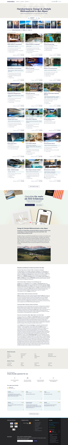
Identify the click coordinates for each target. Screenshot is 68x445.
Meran (43, 295)
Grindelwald (38, 271)
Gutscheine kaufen (38, 422)
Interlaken (29, 271)
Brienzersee (29, 273)
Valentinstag (50, 365)
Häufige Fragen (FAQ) (38, 430)
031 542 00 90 (52, 425)
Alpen (40, 276)
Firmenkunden (37, 425)
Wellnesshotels (32, 277)
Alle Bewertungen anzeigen (34, 413)
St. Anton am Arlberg (24, 285)
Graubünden (30, 276)
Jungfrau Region (44, 271)
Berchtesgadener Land (36, 316)
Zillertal (31, 285)
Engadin (18, 277)
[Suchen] (60, 1)
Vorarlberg (19, 283)
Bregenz (35, 283)
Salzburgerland (50, 353)
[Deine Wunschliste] (58, 1)
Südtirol (18, 295)
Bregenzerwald (40, 283)
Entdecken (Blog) (37, 423)
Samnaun (22, 277)
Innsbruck (48, 284)
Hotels (41, 326)
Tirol (35, 353)
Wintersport (25, 276)
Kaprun (49, 285)
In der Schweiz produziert (34, 222)
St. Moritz (46, 276)
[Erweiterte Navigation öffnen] (30, 1)
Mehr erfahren (39, 204)
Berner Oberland (21, 271)
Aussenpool (9, 364)
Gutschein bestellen (30, 204)
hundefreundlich (37, 365)
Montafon (18, 284)
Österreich (9, 355)
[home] (11, 1)
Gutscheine (22, 1)
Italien (22, 356)
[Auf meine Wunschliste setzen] (23, 34)
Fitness (35, 364)
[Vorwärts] (61, 24)
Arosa (22, 357)
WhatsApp (52, 424)
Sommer (38, 286)
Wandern (28, 291)
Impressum (36, 429)
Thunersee (23, 273)
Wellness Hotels (9, 365)
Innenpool (22, 365)
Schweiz (28, 300)
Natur (35, 309)
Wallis (46, 273)
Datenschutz (37, 426)
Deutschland (9, 356)
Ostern (49, 364)
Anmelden (35, 440)
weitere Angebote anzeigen (34, 186)
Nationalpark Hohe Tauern (52, 356)
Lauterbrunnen (33, 271)
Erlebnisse (17, 1)
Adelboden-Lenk (37, 356)
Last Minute (26, 1)
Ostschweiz (27, 283)
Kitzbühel (18, 285)
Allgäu (29, 316)
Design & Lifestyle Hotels (33, 334)
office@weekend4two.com (54, 422)
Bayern (35, 355)
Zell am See (44, 285)
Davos (43, 276)
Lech (44, 283)
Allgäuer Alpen (50, 355)
